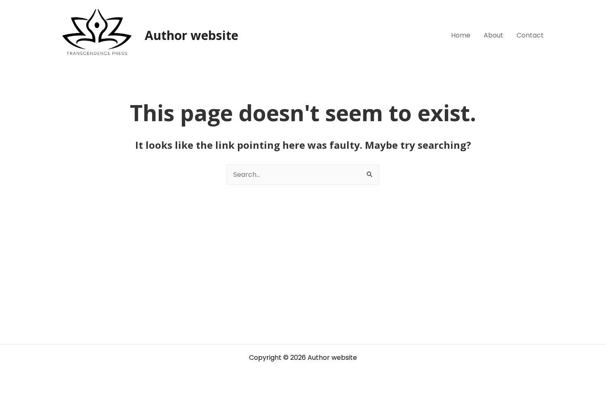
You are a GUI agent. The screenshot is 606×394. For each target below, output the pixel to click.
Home (460, 35)
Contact (530, 35)
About (493, 35)
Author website (191, 35)
